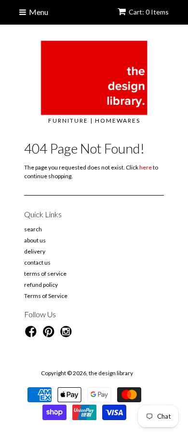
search (33, 229)
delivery (34, 251)
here (145, 167)
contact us (37, 262)
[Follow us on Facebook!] (32, 334)
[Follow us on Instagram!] (67, 334)
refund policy (41, 284)
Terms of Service (45, 295)
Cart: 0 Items (149, 12)
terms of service (45, 273)
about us (35, 240)
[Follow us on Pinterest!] (50, 334)
